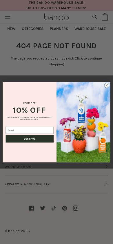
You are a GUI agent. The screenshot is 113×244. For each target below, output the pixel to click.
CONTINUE (29, 138)
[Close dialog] (106, 85)
